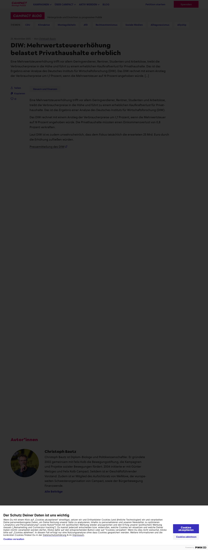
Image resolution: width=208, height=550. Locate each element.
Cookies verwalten (13, 539)
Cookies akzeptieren (186, 528)
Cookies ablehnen (186, 536)
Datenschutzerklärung (54, 535)
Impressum (78, 535)
